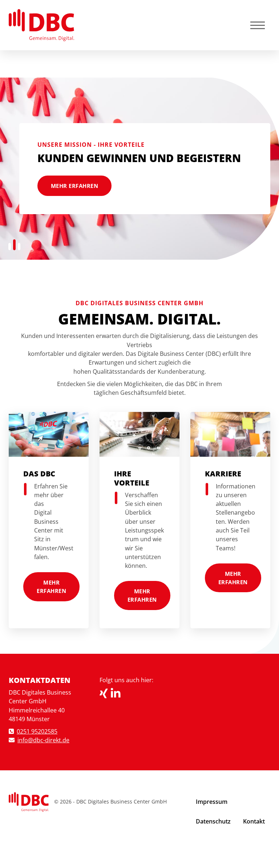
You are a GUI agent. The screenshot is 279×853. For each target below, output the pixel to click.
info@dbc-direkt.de (43, 740)
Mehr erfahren (74, 185)
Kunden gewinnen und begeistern (139, 158)
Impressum (211, 802)
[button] (9, 246)
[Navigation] (257, 25)
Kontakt (254, 821)
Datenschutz (213, 821)
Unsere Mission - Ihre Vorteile (91, 145)
